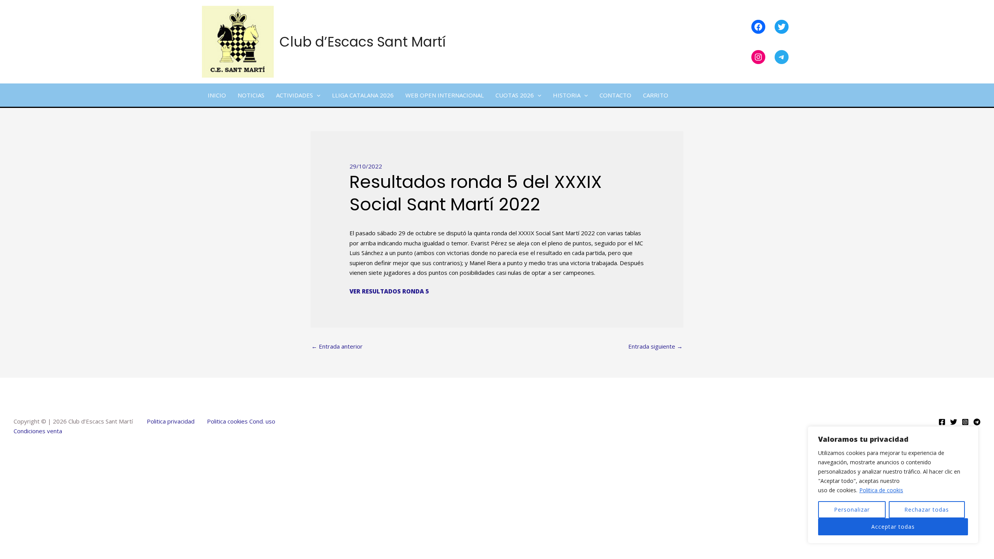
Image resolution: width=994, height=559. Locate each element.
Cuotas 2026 (514, 95)
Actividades (294, 95)
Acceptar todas (893, 526)
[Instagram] (965, 421)
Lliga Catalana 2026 (363, 95)
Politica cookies (227, 421)
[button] (316, 95)
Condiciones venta (38, 431)
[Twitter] (953, 421)
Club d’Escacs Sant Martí (363, 41)
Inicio (217, 95)
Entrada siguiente (655, 346)
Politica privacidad (171, 421)
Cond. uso (261, 421)
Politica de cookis (881, 490)
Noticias (251, 95)
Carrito (655, 95)
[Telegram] (976, 421)
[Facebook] (941, 421)
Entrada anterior (337, 346)
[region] (893, 484)
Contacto (615, 95)
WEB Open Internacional (444, 95)
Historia (566, 95)
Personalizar (852, 509)
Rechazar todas (926, 509)
